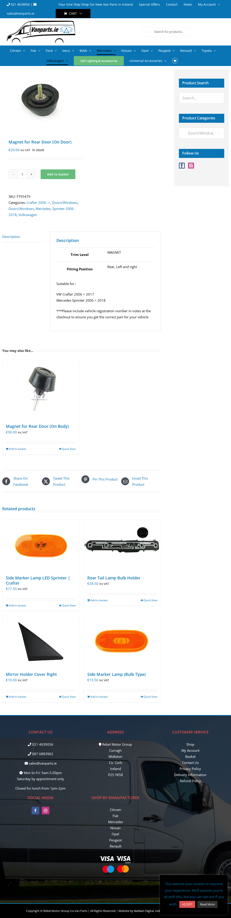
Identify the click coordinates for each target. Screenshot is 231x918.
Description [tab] (11, 236)
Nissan (115, 828)
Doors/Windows (64, 202)
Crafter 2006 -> (38, 202)
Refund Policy (190, 781)
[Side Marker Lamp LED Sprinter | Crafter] (40, 545)
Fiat (115, 815)
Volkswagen (27, 214)
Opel (115, 834)
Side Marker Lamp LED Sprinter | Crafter (38, 580)
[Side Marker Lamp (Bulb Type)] (122, 641)
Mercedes (43, 208)
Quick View (69, 449)
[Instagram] (191, 166)
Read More (207, 904)
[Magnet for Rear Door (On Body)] (40, 389)
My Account (190, 750)
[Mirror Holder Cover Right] (40, 641)
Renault (115, 846)
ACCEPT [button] (187, 904)
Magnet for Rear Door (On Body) (37, 426)
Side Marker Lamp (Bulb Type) (116, 674)
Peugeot (115, 840)
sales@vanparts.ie (42, 763)
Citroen (115, 809)
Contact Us (190, 762)
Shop (190, 744)
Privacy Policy (190, 768)
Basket (190, 756)
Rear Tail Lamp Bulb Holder (114, 578)
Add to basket (58, 174)
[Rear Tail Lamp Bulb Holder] (122, 545)
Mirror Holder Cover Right (31, 674)
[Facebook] (182, 166)
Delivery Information (190, 774)
